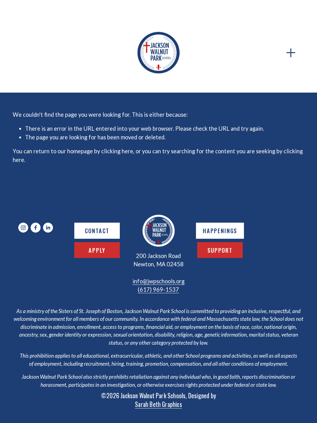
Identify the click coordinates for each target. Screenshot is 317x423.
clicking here (117, 151)
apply (97, 250)
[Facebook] (36, 228)
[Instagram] (23, 228)
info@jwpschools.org (158, 281)
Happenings (220, 230)
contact (97, 230)
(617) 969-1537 (158, 289)
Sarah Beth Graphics (158, 404)
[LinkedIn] (48, 228)
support (219, 250)
